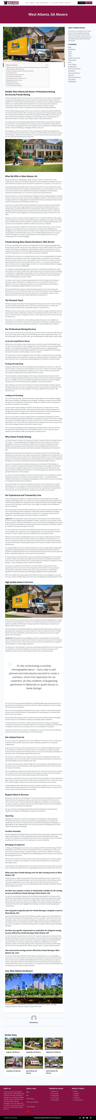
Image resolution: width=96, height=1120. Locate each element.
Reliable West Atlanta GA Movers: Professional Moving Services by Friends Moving (27, 67)
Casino (70, 56)
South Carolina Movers (74, 77)
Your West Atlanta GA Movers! (14, 85)
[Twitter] (90, 1117)
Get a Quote (89, 2)
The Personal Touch (12, 73)
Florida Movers (72, 60)
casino (70, 51)
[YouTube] (28, 1112)
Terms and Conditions (32, 1102)
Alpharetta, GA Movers (53, 1052)
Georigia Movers (72, 66)
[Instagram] (80, 1117)
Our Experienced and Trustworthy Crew (16, 78)
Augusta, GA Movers (13, 1052)
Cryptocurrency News (74, 58)
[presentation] (14, 1044)
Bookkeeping (71, 49)
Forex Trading (72, 64)
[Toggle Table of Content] (46, 65)
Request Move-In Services (13, 83)
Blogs (69, 47)
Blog (38, 3)
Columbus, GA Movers (13, 1071)
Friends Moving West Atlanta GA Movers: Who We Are (20, 71)
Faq (51, 3)
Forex (69, 62)
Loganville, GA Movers (33, 1052)
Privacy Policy (30, 1099)
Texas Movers (72, 79)
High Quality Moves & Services (14, 80)
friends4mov (34, 1022)
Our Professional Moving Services (15, 74)
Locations (55, 3)
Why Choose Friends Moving (14, 76)
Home (27, 3)
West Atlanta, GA (56, 183)
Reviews (61, 3)
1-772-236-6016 (81, 2)
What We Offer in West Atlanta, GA (15, 69)
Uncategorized (72, 82)
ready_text (71, 75)
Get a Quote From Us (12, 82)
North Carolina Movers (74, 69)
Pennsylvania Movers (74, 73)
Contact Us (67, 3)
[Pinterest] (83, 1117)
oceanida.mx (71, 71)
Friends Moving (11, 703)
